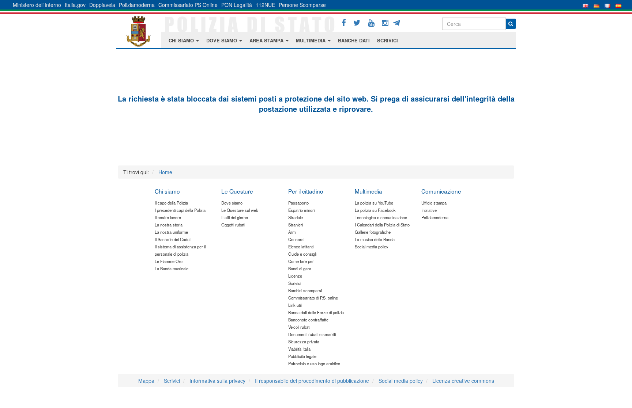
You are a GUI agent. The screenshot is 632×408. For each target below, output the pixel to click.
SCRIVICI (387, 40)
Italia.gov (75, 4)
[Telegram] (399, 22)
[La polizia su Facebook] (344, 23)
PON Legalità (236, 4)
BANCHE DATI (354, 40)
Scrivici (172, 380)
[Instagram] (385, 23)
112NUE (265, 4)
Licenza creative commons (463, 380)
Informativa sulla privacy (217, 380)
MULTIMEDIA (311, 40)
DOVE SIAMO (222, 40)
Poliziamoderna (137, 4)
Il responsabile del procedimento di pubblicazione (312, 380)
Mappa (146, 380)
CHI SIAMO (182, 40)
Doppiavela (102, 4)
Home (165, 172)
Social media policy (401, 380)
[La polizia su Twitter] (357, 23)
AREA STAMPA (267, 40)
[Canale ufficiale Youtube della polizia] (371, 23)
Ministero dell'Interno (37, 4)
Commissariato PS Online (188, 4)
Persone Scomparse (302, 4)
